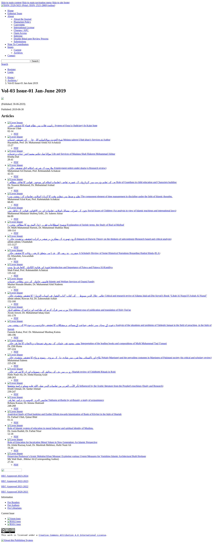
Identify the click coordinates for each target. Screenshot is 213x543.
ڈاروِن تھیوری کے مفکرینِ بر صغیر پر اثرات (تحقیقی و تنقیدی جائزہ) (89, 239)
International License (24, 27)
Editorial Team (14, 13)
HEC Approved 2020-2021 (14, 491)
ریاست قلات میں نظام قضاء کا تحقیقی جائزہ (52, 125)
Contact (11, 55)
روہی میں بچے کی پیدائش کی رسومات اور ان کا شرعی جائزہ (61, 371)
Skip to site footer (61, 2)
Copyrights (19, 24)
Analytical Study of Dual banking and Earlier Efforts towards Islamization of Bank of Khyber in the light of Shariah (64, 414)
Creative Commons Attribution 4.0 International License (72, 535)
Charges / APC (21, 30)
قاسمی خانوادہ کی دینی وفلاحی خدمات (50, 281)
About (10, 16)
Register (11, 69)
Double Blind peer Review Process (31, 38)
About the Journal (22, 19)
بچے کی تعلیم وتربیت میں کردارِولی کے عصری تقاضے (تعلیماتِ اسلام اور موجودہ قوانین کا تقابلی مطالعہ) (92, 182)
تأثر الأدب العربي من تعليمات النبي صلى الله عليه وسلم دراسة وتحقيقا (85, 386)
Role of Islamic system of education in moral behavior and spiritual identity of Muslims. (50, 428)
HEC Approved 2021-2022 (14, 486)
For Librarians (14, 508)
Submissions (20, 41)
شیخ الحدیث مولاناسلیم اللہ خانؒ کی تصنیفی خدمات (58, 139)
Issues (10, 47)
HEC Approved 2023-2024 (14, 476)
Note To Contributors (18, 44)
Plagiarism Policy (22, 22)
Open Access (20, 33)
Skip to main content (11, 2)
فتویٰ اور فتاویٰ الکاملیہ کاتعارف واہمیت (60, 267)
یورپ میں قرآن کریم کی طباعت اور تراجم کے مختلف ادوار (69, 310)
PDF (16, 134)
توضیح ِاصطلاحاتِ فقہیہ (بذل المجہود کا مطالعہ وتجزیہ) (65, 224)
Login (10, 72)
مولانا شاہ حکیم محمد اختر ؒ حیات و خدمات (61, 154)
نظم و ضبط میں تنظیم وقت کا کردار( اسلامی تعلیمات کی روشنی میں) (89, 196)
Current (17, 50)
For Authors (13, 505)
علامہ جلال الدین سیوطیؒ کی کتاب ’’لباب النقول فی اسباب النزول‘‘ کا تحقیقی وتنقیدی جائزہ (107, 295)
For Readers (13, 502)
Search (35, 61)
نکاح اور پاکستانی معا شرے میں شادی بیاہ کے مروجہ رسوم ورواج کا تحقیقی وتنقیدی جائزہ (109, 357)
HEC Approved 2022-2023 (14, 481)
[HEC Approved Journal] (11, 470)
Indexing (18, 36)
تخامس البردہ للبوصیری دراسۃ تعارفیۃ (55, 400)
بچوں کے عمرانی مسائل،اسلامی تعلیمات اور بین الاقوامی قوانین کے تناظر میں (91, 210)
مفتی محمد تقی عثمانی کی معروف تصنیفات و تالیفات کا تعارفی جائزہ (87, 343)
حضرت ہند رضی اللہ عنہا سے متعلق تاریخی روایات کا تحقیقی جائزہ (83, 253)
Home (10, 10)
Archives (18, 52)
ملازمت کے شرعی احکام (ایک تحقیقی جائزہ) (56, 168)
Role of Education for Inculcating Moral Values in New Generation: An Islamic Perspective (52, 442)
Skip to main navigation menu (37, 2)
